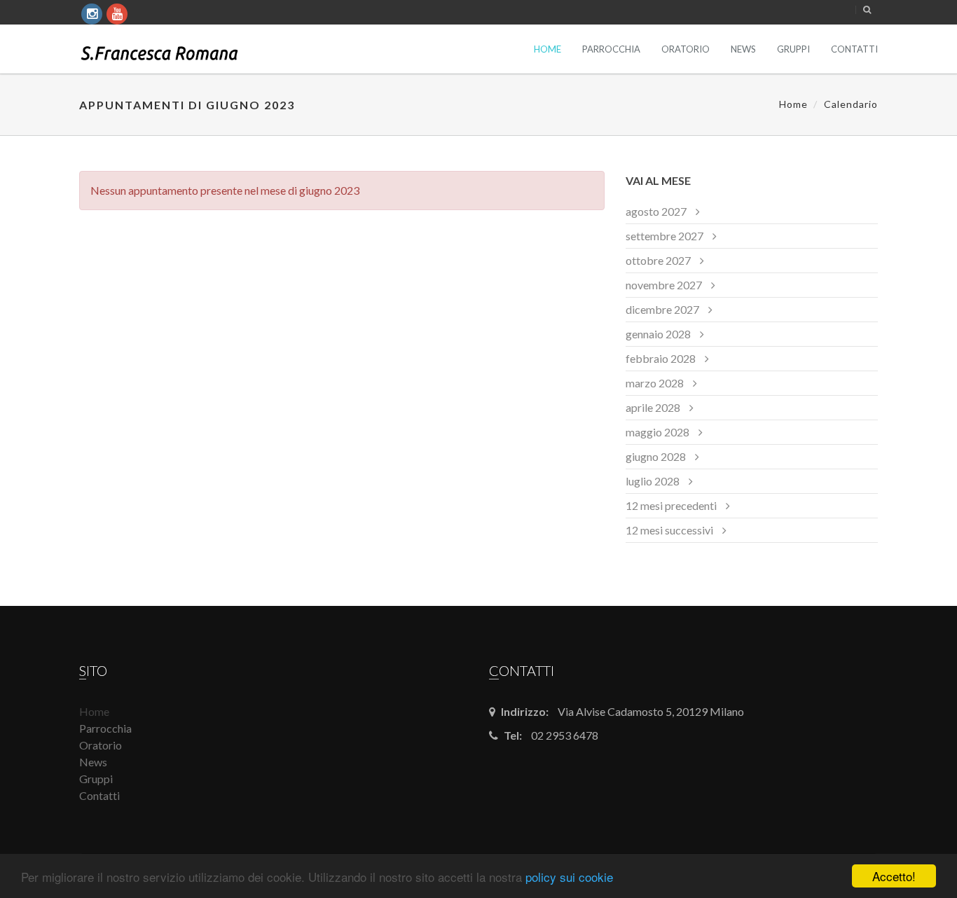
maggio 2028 (657, 431)
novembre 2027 (664, 284)
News (743, 49)
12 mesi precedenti (671, 505)
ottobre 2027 (658, 260)
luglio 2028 (653, 481)
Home (547, 49)
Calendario (851, 104)
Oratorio (685, 49)
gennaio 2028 (658, 333)
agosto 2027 (656, 211)
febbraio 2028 (661, 358)
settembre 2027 (664, 235)
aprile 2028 (653, 407)
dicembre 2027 (662, 309)
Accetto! (894, 876)
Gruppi (793, 49)
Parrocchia (611, 49)
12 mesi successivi (669, 530)
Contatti (854, 49)
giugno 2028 (656, 456)
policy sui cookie (569, 876)
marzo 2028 (655, 382)
